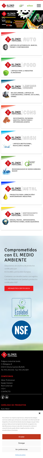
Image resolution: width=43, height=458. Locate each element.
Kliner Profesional (8, 380)
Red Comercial (6, 386)
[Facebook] (2, 397)
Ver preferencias (21, 449)
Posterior (39, 19)
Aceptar (21, 437)
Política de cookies (20, 455)
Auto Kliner (5, 409)
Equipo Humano (7, 383)
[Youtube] (6, 397)
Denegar (21, 443)
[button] (39, 413)
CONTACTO (5, 391)
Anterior (3, 19)
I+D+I (3, 389)
